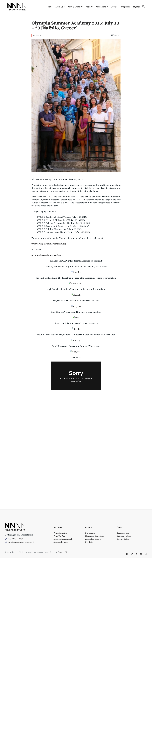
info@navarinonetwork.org (21, 541)
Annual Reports (61, 541)
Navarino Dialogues (94, 535)
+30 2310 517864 (15, 538)
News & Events (74, 7)
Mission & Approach (63, 538)
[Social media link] (127, 554)
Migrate (136, 7)
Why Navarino (60, 532)
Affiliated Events (93, 538)
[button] (143, 7)
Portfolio (89, 541)
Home (50, 7)
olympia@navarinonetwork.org (47, 255)
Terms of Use (123, 532)
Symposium (125, 7)
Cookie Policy (123, 538)
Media (88, 7)
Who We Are (59, 535)
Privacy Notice (124, 535)
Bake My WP (62, 552)
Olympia (114, 7)
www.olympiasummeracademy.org (48, 243)
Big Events (37, 35)
